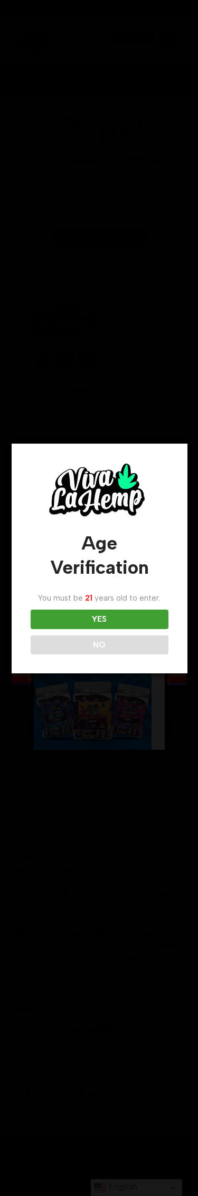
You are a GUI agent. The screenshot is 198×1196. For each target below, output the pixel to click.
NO (99, 645)
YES (99, 619)
